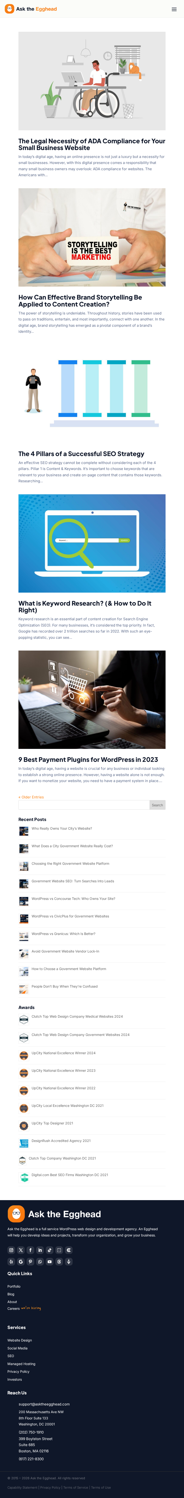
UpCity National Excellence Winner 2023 (64, 1070)
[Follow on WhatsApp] (40, 1262)
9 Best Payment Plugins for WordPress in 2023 (88, 759)
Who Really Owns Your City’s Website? (62, 828)
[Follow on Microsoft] (69, 1250)
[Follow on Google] (21, 1262)
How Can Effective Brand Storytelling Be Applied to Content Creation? (80, 300)
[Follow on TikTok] (49, 1250)
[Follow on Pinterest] (30, 1262)
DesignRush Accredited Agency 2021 (61, 1141)
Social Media (17, 1348)
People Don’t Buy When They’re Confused (65, 986)
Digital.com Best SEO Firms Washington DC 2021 (70, 1175)
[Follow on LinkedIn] (40, 1250)
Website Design (19, 1340)
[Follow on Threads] (59, 1262)
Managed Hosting (21, 1364)
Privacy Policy (18, 1371)
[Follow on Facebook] (30, 1250)
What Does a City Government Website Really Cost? (72, 846)
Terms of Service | (77, 1487)
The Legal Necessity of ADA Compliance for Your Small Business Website (91, 144)
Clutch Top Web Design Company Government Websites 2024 (81, 1035)
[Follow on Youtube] (49, 1262)
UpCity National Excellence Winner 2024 (64, 1053)
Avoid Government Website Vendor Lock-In (65, 951)
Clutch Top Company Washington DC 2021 (62, 1158)
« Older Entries (31, 797)
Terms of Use (101, 1487)
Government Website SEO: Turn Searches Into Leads (73, 881)
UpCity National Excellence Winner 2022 (64, 1088)
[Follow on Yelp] (11, 1262)
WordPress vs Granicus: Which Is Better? (63, 934)
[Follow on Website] (69, 1262)
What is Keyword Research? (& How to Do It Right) (84, 606)
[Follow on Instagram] (11, 1250)
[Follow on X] (21, 1250)
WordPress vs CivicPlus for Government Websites (70, 916)
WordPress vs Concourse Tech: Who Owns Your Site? (73, 898)
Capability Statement (22, 1487)
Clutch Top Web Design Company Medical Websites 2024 (77, 1016)
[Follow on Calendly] (59, 1250)
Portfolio (13, 1286)
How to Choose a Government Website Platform (69, 969)
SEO (10, 1356)
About (12, 1302)
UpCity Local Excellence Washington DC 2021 (68, 1105)
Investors (14, 1379)
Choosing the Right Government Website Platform (70, 863)
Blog (10, 1294)
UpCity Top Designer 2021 (52, 1123)
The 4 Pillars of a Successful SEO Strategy (81, 454)
